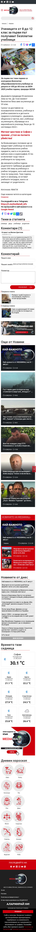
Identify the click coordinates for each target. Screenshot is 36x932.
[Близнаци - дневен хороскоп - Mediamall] (7, 787)
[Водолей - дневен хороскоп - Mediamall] (7, 849)
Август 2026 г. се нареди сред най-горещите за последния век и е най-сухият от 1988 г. (18, 616)
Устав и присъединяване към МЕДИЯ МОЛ (14, 900)
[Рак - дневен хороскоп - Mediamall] (19, 787)
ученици (4, 223)
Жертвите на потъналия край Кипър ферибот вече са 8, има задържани (23, 551)
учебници (17, 223)
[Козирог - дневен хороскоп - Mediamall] (19, 833)
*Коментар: (5, 270)
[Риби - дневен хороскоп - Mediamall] (19, 849)
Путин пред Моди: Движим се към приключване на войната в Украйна (15, 610)
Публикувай (22, 287)
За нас (3, 890)
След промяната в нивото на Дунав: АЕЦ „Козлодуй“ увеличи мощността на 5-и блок (17, 604)
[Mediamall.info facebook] (2, 2)
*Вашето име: (6, 258)
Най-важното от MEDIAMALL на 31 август (17, 581)
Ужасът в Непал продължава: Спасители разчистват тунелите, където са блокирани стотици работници (17, 629)
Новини (11, 23)
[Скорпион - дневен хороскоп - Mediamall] (19, 818)
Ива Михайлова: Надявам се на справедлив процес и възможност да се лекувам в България (18, 623)
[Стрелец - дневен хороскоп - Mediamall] (7, 833)
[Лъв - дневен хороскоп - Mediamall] (7, 802)
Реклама (3, 893)
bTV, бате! (5, 635)
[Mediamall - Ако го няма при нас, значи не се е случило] (11, 10)
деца (10, 223)
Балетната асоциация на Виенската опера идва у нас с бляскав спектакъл (23, 562)
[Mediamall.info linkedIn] (7, 2)
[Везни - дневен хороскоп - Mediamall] (7, 818)
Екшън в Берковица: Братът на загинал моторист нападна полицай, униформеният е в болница (18, 597)
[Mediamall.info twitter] (4, 2)
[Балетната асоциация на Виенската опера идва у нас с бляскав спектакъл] (7, 564)
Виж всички (18, 638)
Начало (4, 23)
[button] (32, 929)
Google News (7, 209)
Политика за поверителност (21, 929)
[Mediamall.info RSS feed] (25, 867)
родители (25, 223)
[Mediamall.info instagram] (10, 2)
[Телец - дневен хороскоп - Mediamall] (20, 771)
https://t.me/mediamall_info (14, 204)
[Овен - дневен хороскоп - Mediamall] (7, 771)
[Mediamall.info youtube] (13, 2)
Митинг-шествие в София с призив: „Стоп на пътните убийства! (16, 134)
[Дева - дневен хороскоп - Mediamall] (19, 802)
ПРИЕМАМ (18, 911)
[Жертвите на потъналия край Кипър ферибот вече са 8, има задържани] (7, 552)
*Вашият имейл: (7, 264)
